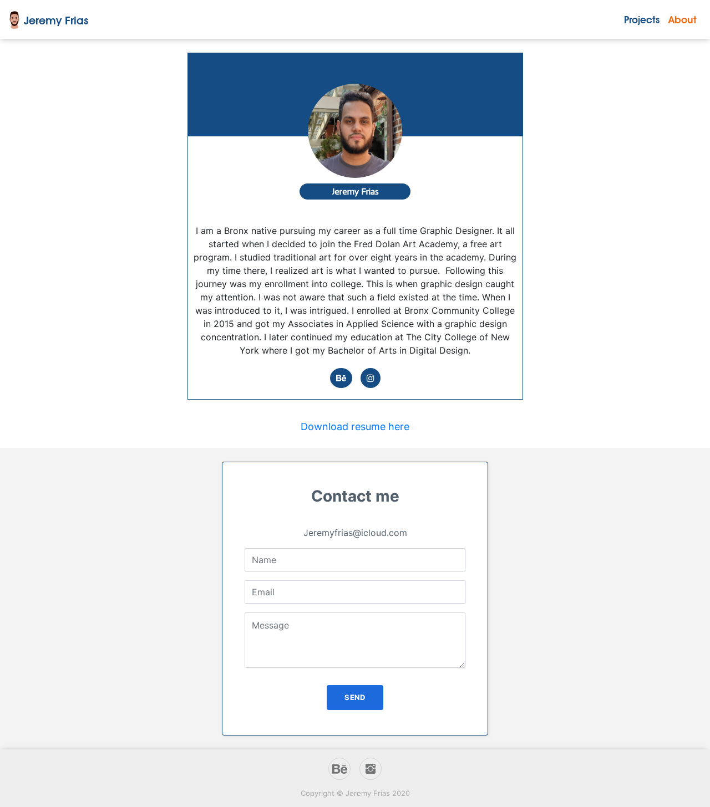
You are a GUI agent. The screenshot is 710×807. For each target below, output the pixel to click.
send (355, 697)
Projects (642, 19)
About (682, 19)
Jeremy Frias (56, 20)
